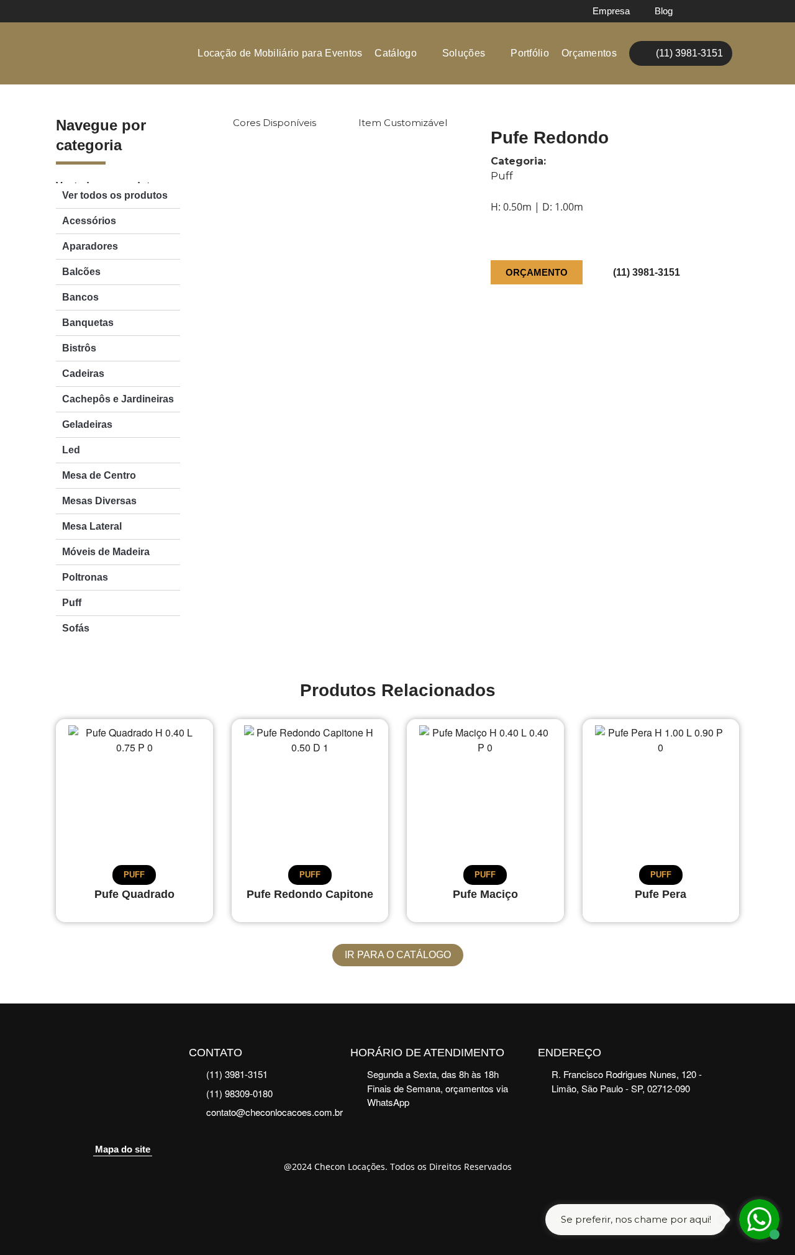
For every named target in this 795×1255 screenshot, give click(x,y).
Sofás (75, 628)
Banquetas (88, 322)
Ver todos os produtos (115, 195)
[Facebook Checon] (702, 11)
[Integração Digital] (397, 1201)
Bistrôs (79, 348)
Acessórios (89, 220)
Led (71, 450)
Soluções (463, 53)
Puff (71, 602)
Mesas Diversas (99, 501)
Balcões (81, 271)
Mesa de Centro (99, 475)
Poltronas (85, 577)
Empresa (611, 11)
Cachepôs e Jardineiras (118, 399)
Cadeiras (83, 373)
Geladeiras (87, 424)
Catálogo (395, 53)
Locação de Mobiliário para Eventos (280, 53)
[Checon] (114, 53)
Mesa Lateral (92, 526)
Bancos (80, 297)
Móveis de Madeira (106, 551)
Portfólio (530, 53)
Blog (664, 11)
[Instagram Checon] (728, 11)
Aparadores (90, 246)
